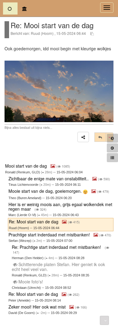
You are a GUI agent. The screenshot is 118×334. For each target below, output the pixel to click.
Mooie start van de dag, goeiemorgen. (45, 191)
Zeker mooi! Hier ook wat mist (37, 307)
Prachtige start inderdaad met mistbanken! (49, 235)
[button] (83, 137)
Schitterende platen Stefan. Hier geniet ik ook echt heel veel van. (58, 266)
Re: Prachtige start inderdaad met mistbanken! (57, 247)
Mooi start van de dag (26, 166)
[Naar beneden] (104, 320)
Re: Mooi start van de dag (34, 222)
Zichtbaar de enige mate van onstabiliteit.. (49, 178)
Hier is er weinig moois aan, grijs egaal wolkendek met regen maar (60, 206)
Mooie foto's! (30, 282)
